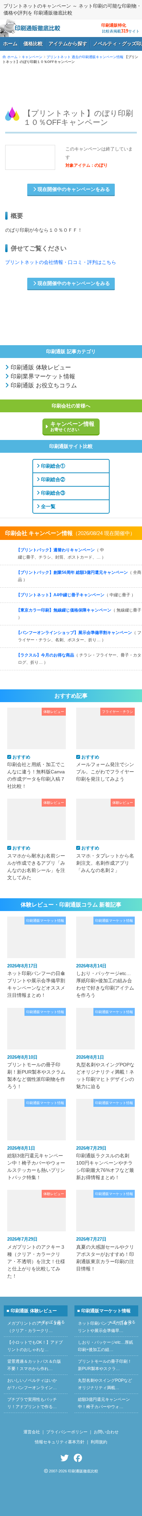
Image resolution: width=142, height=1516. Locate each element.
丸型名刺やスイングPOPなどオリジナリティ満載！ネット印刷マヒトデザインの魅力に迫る (105, 1072)
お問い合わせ (106, 1432)
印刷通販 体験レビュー (40, 367)
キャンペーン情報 (72, 426)
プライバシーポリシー (67, 1432)
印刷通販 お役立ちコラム (43, 385)
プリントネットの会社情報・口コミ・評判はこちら (60, 262)
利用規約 (99, 1442)
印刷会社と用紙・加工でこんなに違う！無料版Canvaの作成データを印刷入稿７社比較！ (36, 771)
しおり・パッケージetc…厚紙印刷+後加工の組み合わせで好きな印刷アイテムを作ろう (105, 980)
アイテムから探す (68, 43)
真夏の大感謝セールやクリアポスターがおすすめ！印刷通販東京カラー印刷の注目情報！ (105, 1254)
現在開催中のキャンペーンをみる (73, 189)
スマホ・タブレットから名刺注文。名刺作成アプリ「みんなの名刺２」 (105, 859)
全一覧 (47, 506)
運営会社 (31, 1432)
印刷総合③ (52, 493)
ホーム (10, 43)
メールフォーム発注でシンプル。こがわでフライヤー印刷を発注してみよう (105, 768)
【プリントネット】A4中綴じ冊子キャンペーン (75, 594)
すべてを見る (123, 546)
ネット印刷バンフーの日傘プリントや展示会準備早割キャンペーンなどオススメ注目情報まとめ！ (36, 980)
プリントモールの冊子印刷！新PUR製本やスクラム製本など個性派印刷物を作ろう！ (36, 1072)
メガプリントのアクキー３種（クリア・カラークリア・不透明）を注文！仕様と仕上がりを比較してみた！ (36, 1257)
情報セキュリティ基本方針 (59, 1442)
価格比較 (33, 43)
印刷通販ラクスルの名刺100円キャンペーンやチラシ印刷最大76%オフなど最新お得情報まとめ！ (105, 1163)
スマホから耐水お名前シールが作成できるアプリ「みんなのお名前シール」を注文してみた (36, 862)
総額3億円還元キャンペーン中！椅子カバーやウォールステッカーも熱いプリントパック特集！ (36, 1163)
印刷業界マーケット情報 (42, 376)
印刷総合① (52, 466)
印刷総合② (52, 479)
